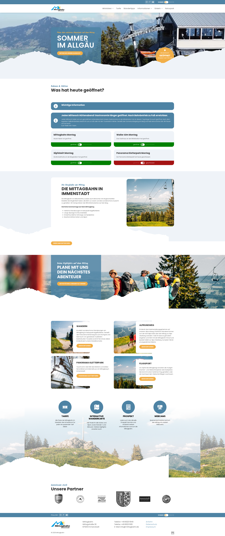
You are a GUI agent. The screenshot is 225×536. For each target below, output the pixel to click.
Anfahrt (149, 522)
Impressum (151, 527)
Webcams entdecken (61, 243)
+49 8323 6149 (127, 522)
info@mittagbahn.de (129, 527)
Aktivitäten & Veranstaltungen (72, 284)
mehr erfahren (85, 346)
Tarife (118, 8)
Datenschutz (151, 524)
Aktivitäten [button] (107, 8)
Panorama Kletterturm (88, 376)
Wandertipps (129, 8)
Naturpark (169, 8)
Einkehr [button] (158, 8)
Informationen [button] (144, 8)
